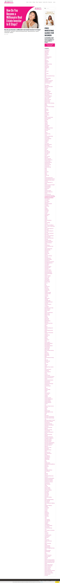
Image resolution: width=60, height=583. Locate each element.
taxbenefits (47, 516)
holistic (46, 219)
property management (49, 398)
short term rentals (48, 490)
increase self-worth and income (49, 247)
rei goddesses (47, 455)
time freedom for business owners (49, 531)
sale (45, 472)
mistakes (46, 338)
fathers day (47, 175)
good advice (47, 210)
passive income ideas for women (49, 378)
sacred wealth (47, 471)
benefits (46, 105)
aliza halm (46, 87)
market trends (47, 314)
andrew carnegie (48, 91)
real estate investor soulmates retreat (48, 441)
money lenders (47, 342)
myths (46, 356)
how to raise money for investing (49, 231)
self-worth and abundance (49, 478)
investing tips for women (49, 261)
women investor (47, 568)
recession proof (47, 452)
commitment (47, 137)
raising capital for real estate (49, 412)
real (45, 414)
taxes (46, 517)
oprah (46, 365)
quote (46, 408)
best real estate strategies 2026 (49, 107)
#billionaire (47, 52)
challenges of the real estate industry (49, 128)
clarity (46, 135)
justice (46, 285)
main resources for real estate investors (49, 308)
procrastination (47, 393)
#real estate (47, 66)
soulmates (46, 495)
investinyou (47, 265)
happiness (46, 215)
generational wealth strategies (48, 204)
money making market (48, 343)
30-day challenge (48, 78)
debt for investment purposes (48, 147)
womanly (46, 557)
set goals (46, 486)
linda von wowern (48, 304)
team (46, 518)
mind (45, 325)
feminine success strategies (50, 184)
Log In (54, 2)
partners (46, 374)
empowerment (47, 163)
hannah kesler (47, 214)
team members (47, 520)
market (46, 311)
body (45, 111)
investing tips (47, 260)
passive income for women (49, 376)
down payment (47, 152)
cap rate (46, 122)
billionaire (46, 109)
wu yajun (46, 575)
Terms (40, 580)
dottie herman (47, 151)
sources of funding (48, 497)
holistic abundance (48, 220)
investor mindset (48, 275)
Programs (40, 2)
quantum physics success (49, 406)
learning (46, 294)
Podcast (33, 2)
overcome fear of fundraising (48, 370)
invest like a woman (48, 255)
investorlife (47, 278)
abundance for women (49, 80)
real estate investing (7, 32)
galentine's (47, 202)
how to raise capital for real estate (49, 229)
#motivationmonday (48, 64)
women (46, 558)
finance (46, 189)
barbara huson (47, 100)
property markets (48, 401)
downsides (46, 153)
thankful (46, 523)
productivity (47, 394)
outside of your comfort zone (49, 367)
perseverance (47, 384)
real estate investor (48, 439)
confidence (46, 140)
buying (46, 120)
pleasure (46, 388)
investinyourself (47, 267)
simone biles (47, 491)
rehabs (46, 454)
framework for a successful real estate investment (21, 31)
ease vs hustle (47, 156)
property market (47, 400)
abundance (47, 79)
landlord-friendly (48, 292)
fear (45, 176)
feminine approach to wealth (49, 183)
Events (30, 2)
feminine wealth (48, 185)
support (46, 511)
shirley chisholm (47, 488)
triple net (46, 533)
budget (46, 116)
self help (46, 473)
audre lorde (47, 98)
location (46, 305)
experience (46, 171)
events (46, 170)
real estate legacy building (49, 442)
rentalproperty (47, 462)
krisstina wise (47, 290)
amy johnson (47, 90)
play (45, 387)
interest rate (47, 253)
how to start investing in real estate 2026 (49, 236)
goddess (46, 208)
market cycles (47, 313)
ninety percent (47, 361)
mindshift (46, 336)
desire (46, 149)
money (46, 340)
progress (46, 395)
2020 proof (46, 71)
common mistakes (48, 138)
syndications (47, 513)
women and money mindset (49, 559)
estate (46, 169)
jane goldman (47, 280)
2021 (45, 72)
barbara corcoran (48, 99)
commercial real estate (49, 136)
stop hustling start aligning (50, 503)
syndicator (46, 514)
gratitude (46, 211)
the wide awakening (48, 527)
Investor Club (45, 2)
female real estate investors (50, 178)
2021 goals (46, 73)
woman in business (48, 555)
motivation (46, 352)
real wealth (47, 448)
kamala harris (47, 286)
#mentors (46, 60)
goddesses (46, 209)
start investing (47, 500)
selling (46, 485)
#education (47, 54)
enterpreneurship (48, 164)
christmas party (47, 133)
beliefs (46, 104)
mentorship (47, 319)
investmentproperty (48, 272)
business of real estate (7, 31)
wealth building (47, 546)
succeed (46, 508)
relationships (47, 459)
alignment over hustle (49, 86)
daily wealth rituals (48, 144)
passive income (47, 375)
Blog (37, 2)
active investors (47, 82)
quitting (46, 407)
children (46, 132)
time (45, 529)
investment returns (48, 271)
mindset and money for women (49, 328)
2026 (45, 77)
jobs (45, 284)
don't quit (46, 150)
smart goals (47, 494)
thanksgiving (47, 524)
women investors (48, 569)
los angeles (47, 306)
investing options (48, 258)
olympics (46, 364)
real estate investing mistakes (48, 435)
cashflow (46, 124)
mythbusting (47, 355)
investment (47, 268)
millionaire (46, 322)
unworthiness (47, 536)
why (45, 552)
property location (48, 397)
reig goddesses (47, 456)
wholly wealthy (47, 551)
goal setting (47, 206)
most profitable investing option (49, 351)
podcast (46, 390)
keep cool (46, 287)
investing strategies (48, 259)
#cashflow (46, 53)
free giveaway (47, 198)
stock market (47, 501)
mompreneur (47, 339)
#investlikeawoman (48, 56)
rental (46, 461)
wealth (46, 544)
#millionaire (47, 61)
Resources (50, 2)
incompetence (47, 245)
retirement (47, 466)
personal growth (48, 385)
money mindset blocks (48, 345)
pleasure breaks (47, 389)
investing (46, 256)
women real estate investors (50, 570)
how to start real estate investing (49, 239)
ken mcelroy (47, 288)
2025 (45, 74)
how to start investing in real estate (49, 234)
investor (46, 274)
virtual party (47, 539)
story (45, 504)
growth (46, 213)
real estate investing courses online (48, 430)
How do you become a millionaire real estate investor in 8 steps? (22, 30)
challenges (46, 126)
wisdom (46, 553)
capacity (46, 123)
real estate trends (48, 447)
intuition (46, 254)
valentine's (46, 537)
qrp (45, 404)
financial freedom (13, 31)
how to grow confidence (49, 224)
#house (46, 55)
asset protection (47, 97)
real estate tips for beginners (48, 446)
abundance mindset (48, 81)
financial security (48, 194)
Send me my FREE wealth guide (49, 45)
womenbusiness (47, 574)
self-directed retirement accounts (49, 476)
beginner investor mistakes (49, 103)
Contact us (47, 580)
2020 (45, 69)
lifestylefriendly (47, 300)
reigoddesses (11, 32)
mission (46, 337)
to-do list (46, 532)
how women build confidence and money (49, 241)
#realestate (47, 67)
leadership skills (48, 293)
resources (46, 465)
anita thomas (47, 92)
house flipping (47, 222)
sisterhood (46, 492)
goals (46, 207)
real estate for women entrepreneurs (49, 422)
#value (46, 68)
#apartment (47, 51)
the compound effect (48, 525)
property (46, 396)
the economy (47, 526)
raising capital (47, 410)
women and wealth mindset (50, 561)
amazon (46, 88)
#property (46, 65)
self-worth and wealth (49, 479)
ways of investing (48, 543)
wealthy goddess (48, 550)
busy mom (46, 119)
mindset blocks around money (49, 331)
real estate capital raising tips (49, 418)
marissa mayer (47, 310)
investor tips (47, 277)
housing (46, 223)
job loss (46, 282)
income (46, 243)
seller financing (47, 484)
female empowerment (49, 177)
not (45, 363)
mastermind (47, 318)
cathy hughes (47, 125)
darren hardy (47, 145)
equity (46, 168)
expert (46, 172)
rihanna (46, 468)
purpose (46, 403)
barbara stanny (47, 101)
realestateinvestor (48, 449)
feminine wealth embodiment (48, 188)
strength (46, 506)
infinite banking (47, 249)
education (46, 157)
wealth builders (47, 545)
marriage (46, 317)
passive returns (47, 381)
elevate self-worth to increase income (48, 160)
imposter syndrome (48, 242)
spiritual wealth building (49, 499)
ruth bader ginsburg (48, 469)
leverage (46, 299)
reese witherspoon (48, 453)
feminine (46, 181)
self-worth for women (49, 480)
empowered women (48, 162)
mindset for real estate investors (49, 333)
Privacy (43, 580)
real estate (47, 415)
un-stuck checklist (48, 535)
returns (46, 467)
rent (45, 460)
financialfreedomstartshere (49, 195)
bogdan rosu (47, 112)
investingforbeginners (48, 262)
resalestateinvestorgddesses (50, 464)
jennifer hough (47, 281)
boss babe (46, 113)
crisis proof (47, 143)
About (27, 2)
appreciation (47, 94)
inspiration (46, 252)
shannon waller (47, 487)
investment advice (48, 269)
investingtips (47, 264)
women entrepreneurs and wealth (49, 563)
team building (47, 519)
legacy (46, 297)
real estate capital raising (49, 416)
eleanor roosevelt (48, 158)
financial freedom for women (48, 192)
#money (46, 62)
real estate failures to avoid (50, 420)
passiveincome (47, 382)
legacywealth (47, 298)
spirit (46, 498)
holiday (46, 217)
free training (47, 201)
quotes (46, 409)
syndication (47, 512)
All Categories (47, 49)
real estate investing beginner (48, 428)
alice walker (47, 85)
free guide (46, 200)
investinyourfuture (48, 266)
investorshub (47, 279)
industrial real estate (48, 248)
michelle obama (47, 320)
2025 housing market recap (49, 75)
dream (46, 155)
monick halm (37, 31)
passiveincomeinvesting (49, 383)
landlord (46, 291)
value (46, 538)
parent (46, 372)
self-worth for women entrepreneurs (49, 482)
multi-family (47, 353)
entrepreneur (47, 165)
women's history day (48, 571)
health (46, 216)
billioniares (47, 110)
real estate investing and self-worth (49, 425)
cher (45, 131)
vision (46, 542)
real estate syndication (49, 443)
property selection (48, 402)
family (46, 174)
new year (46, 359)
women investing (48, 566)
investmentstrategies (48, 273)
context (46, 142)
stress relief (47, 507)
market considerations (49, 312)
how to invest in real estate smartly (50, 227)
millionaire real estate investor (31, 31)
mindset (46, 326)
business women (48, 118)
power (46, 391)
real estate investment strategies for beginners (49, 437)
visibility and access (48, 540)
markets (46, 316)
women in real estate (48, 565)
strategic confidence (48, 505)
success (46, 510)
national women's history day (49, 358)
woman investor (47, 556)
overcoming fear (48, 371)
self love (46, 474)
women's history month (49, 572)
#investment (47, 58)
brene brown (47, 114)
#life (45, 59)
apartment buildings (48, 93)
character (46, 130)
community (47, 139)
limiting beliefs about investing (48, 302)
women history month (49, 564)
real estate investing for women (49, 433)
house (46, 221)
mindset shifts (47, 335)
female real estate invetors (49, 180)
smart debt (47, 493)
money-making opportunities (47, 347)
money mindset (47, 344)
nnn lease (46, 362)
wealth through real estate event (49, 549)
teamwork (46, 522)
